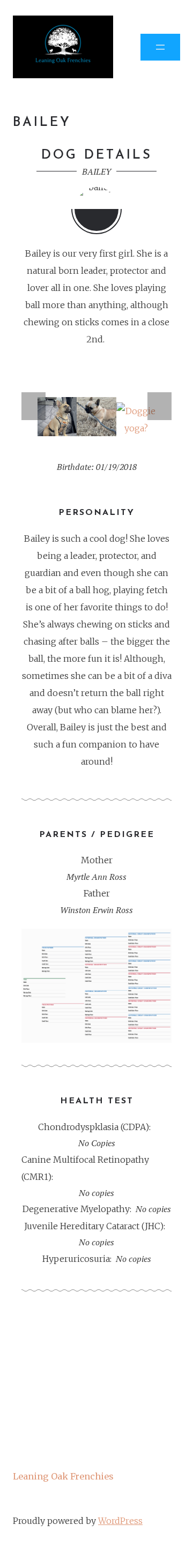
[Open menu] (160, 47)
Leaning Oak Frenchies (63, 1476)
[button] (33, 406)
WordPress (120, 1520)
